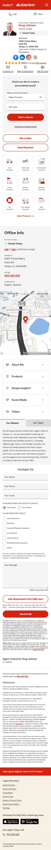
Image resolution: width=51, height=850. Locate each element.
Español (6, 5)
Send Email (25, 614)
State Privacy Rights (11, 804)
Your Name (9, 477)
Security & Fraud (9, 789)
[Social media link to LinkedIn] (22, 57)
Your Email (9, 496)
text (14, 249)
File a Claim (25, 138)
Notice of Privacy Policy (12, 800)
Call (6, 249)
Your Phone (9, 486)
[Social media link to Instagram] (29, 57)
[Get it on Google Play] (29, 821)
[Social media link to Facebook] (15, 57)
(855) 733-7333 (38, 649)
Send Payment (25, 147)
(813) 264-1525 (12, 275)
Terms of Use (8, 797)
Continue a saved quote (25, 126)
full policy (19, 724)
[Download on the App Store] (11, 821)
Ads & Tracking (9, 785)
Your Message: (11, 565)
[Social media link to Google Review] (35, 57)
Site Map (6, 808)
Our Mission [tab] (12, 423)
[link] (26, 4)
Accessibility (8, 793)
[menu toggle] (46, 5)
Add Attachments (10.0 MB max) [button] (25, 599)
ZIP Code (13, 107)
